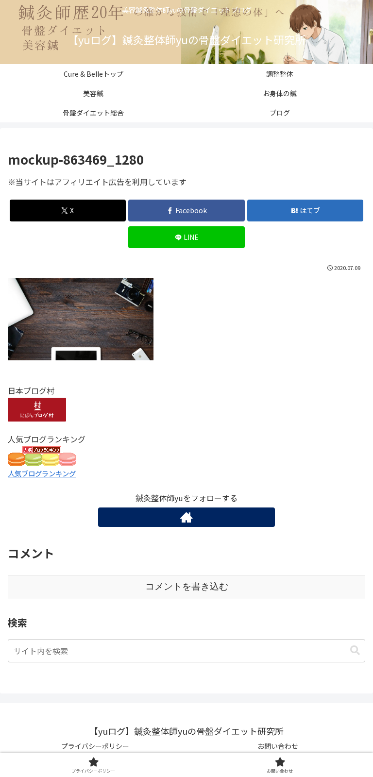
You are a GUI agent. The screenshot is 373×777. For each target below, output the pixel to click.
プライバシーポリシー (95, 746)
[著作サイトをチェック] (186, 517)
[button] (355, 650)
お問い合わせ (277, 746)
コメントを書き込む (186, 586)
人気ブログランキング (42, 473)
